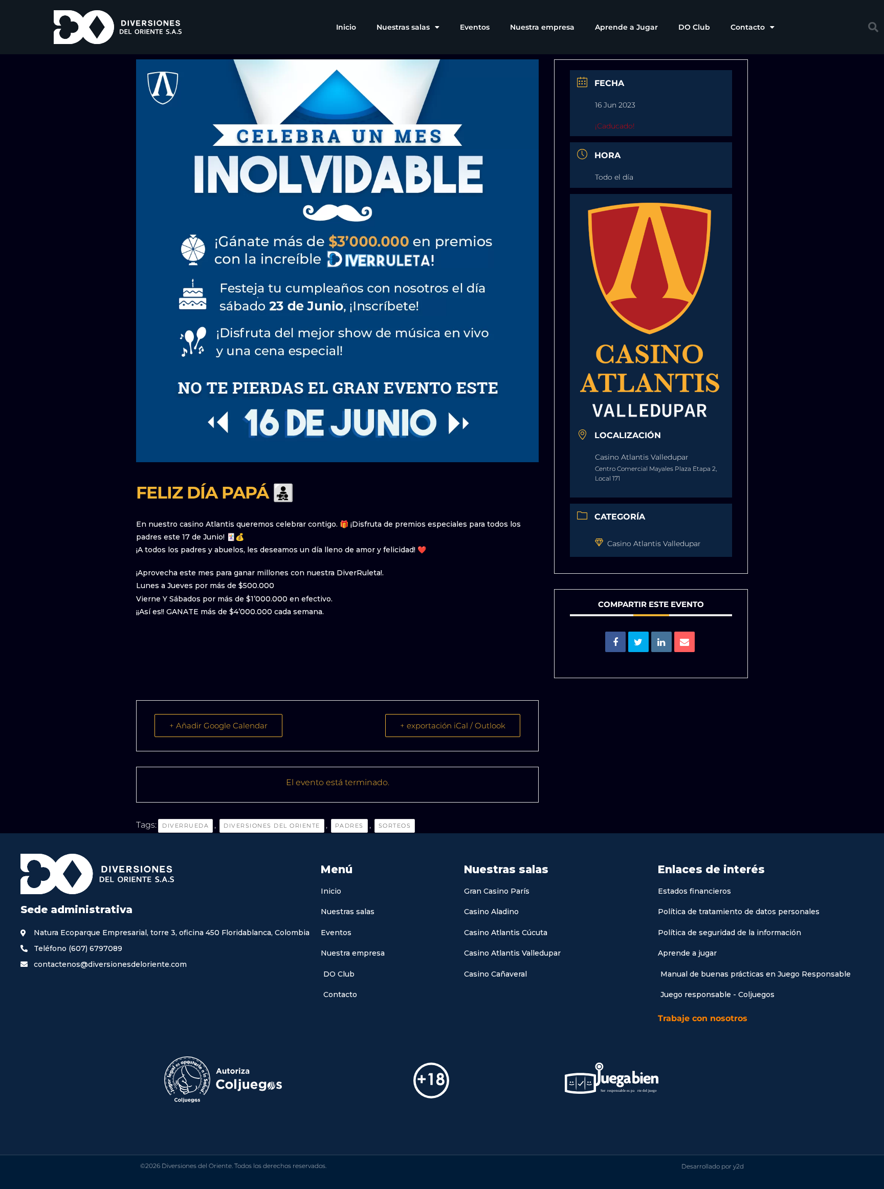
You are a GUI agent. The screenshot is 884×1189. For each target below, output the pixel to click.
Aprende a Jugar (626, 27)
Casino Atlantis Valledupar (654, 543)
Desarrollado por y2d (712, 1166)
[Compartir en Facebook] (615, 642)
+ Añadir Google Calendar (218, 725)
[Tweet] (638, 642)
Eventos (475, 27)
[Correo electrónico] (684, 642)
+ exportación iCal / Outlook (452, 725)
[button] (873, 27)
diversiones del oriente (272, 825)
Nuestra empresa (542, 27)
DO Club (694, 27)
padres (349, 825)
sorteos (395, 825)
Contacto (748, 27)
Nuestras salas (403, 27)
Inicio (346, 27)
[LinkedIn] (661, 642)
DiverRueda (185, 825)
